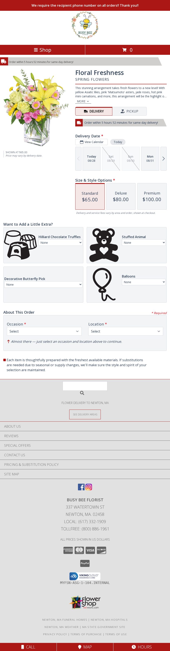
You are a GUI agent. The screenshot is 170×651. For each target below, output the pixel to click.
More (81, 101)
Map (86, 647)
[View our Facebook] (81, 489)
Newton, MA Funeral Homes (64, 620)
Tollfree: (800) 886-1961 (85, 529)
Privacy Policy (55, 634)
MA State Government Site (103, 627)
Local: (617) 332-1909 (85, 521)
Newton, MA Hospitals (109, 620)
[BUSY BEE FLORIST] (85, 39)
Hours (144, 647)
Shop (45, 49)
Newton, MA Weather (62, 627)
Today (118, 142)
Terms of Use (116, 634)
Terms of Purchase (86, 634)
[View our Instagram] (88, 489)
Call (29, 647)
